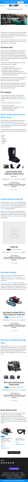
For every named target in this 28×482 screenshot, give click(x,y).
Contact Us (13, 472)
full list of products (11, 419)
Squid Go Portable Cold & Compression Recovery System (14, 172)
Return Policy (3, 475)
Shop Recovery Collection (14, 452)
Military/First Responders (14, 474)
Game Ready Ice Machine (8, 272)
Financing (21, 472)
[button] (14, 480)
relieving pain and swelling (11, 277)
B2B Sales (22, 474)
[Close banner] (26, 2)
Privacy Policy (22, 475)
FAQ (17, 472)
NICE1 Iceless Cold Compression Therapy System (14, 383)
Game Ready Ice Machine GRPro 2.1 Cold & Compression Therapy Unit (14, 313)
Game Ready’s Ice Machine (6, 283)
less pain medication (19, 98)
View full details (14, 189)
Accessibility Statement (17, 476)
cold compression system (15, 346)
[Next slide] (24, 166)
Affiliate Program (5, 474)
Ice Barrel (5, 211)
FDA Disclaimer (16, 475)
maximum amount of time (15, 216)
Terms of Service (9, 476)
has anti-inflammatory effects (7, 205)
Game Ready (3, 443)
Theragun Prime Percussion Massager (20, 439)
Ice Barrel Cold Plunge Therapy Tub (12, 199)
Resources (10, 475)
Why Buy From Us (6, 472)
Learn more (23, 179)
